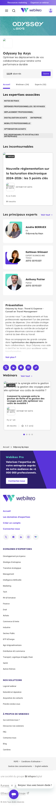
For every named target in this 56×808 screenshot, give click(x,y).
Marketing (7, 586)
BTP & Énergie (8, 639)
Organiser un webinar (39, 2)
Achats (6, 616)
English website (41, 766)
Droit (5, 610)
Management (8, 574)
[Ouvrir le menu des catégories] (6, 11)
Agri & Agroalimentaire (12, 645)
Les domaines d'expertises (16, 517)
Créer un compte (11, 523)
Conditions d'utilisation (30, 762)
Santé (5, 663)
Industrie (6, 627)
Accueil (6, 447)
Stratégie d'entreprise (12, 562)
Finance (6, 604)
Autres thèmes (9, 669)
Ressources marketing (17, 2)
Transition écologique (12, 568)
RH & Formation (9, 598)
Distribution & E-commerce (14, 651)
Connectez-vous (11, 528)
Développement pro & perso (14, 556)
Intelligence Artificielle (12, 580)
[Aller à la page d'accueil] (33, 11)
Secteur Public (9, 633)
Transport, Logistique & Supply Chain (18, 657)
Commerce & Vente (11, 622)
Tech (5, 592)
